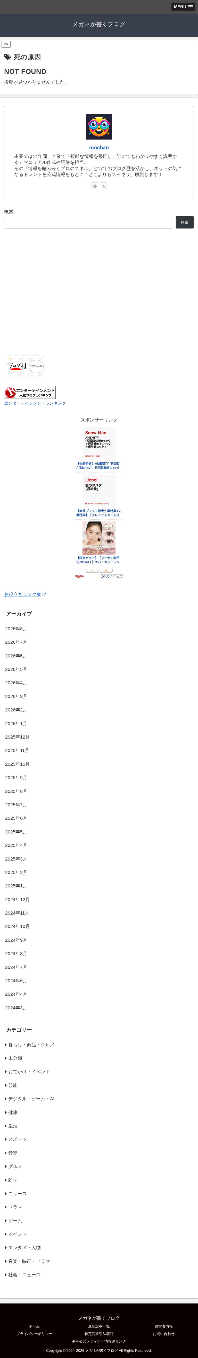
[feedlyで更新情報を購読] (95, 185)
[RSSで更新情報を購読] (103, 185)
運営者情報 (164, 1326)
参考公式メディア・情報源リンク (99, 1341)
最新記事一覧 (99, 1326)
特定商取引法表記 (99, 1334)
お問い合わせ (164, 1334)
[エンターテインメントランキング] (30, 392)
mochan (99, 147)
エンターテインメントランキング (35, 403)
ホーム (34, 1326)
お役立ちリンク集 (22, 594)
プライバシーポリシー (34, 1334)
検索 (8, 211)
